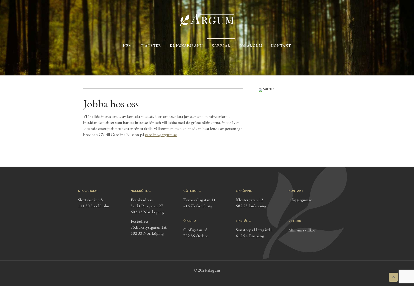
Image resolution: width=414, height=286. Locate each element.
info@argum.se (300, 199)
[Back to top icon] (393, 277)
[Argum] (207, 19)
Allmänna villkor (302, 230)
